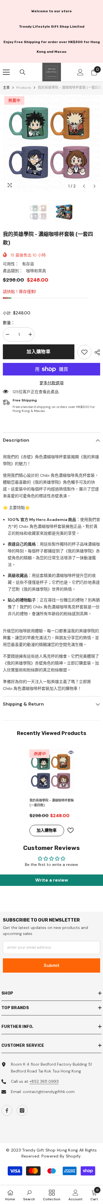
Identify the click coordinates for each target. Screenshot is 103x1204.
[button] (84, 186)
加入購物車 (39, 351)
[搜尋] (22, 72)
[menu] (6, 72)
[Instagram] (22, 1110)
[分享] (96, 352)
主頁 (6, 87)
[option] (51, 143)
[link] (84, 352)
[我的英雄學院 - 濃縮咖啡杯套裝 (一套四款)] (51, 771)
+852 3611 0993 (44, 1081)
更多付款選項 (51, 382)
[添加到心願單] (70, 830)
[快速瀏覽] (71, 752)
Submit (52, 965)
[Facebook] (6, 1110)
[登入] (80, 72)
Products (23, 87)
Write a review (51, 880)
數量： (9, 322)
